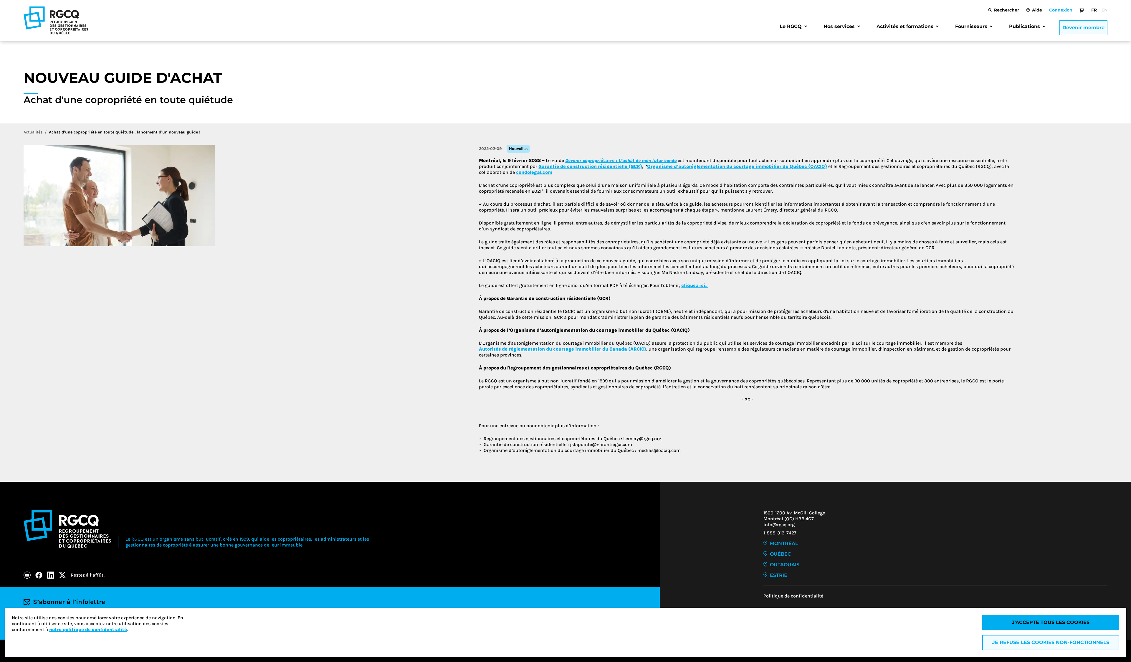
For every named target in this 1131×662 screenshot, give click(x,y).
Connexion (1060, 10)
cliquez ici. (694, 285)
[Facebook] (38, 575)
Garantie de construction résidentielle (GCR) (590, 166)
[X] (62, 575)
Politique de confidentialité (793, 596)
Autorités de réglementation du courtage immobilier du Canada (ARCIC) (562, 349)
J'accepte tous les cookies (1050, 622)
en (1104, 10)
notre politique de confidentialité (88, 629)
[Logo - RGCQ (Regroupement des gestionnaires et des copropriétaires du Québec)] (56, 20)
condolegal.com (534, 172)
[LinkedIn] (50, 575)
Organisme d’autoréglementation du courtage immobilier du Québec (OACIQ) (737, 166)
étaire (621, 160)
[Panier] (1081, 10)
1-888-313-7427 (779, 533)
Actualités (33, 132)
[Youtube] (27, 575)
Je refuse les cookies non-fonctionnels (1050, 642)
